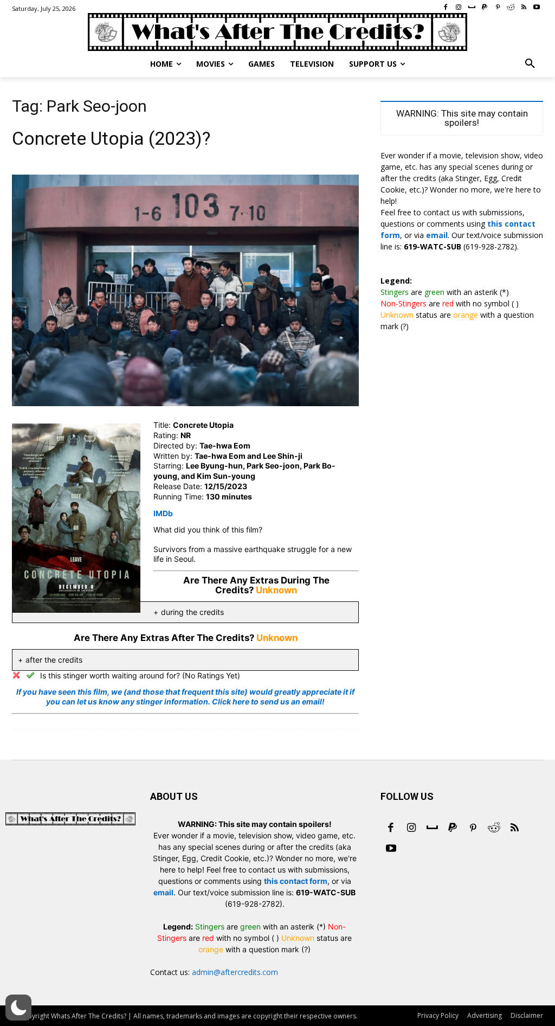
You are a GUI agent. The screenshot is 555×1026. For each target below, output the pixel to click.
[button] (530, 64)
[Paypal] (452, 828)
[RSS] (514, 828)
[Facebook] (390, 828)
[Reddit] (493, 828)
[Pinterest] (473, 828)
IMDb (163, 513)
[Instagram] (411, 828)
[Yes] (30, 675)
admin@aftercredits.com (235, 972)
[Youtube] (390, 849)
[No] (16, 675)
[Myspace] (432, 828)
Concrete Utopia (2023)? (111, 138)
